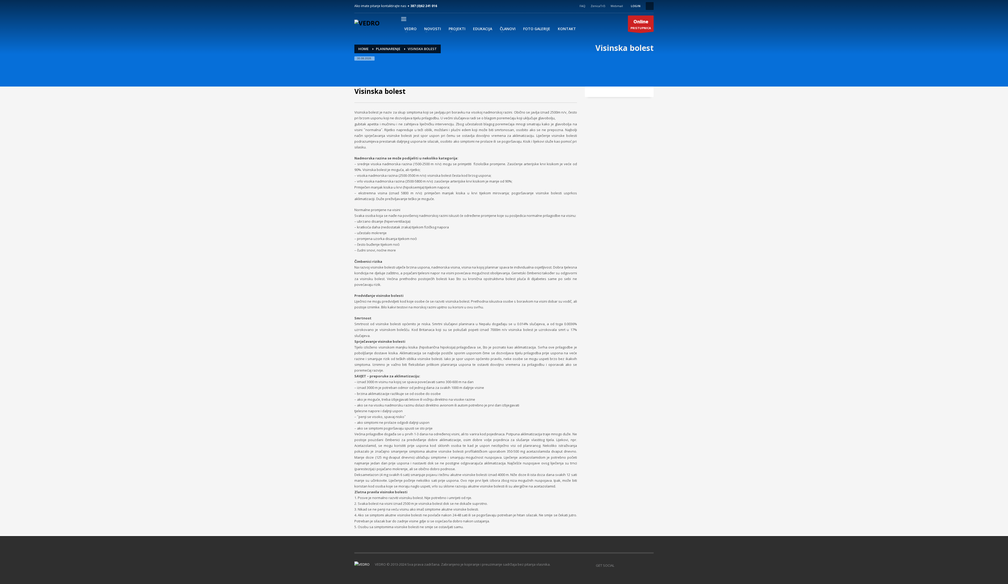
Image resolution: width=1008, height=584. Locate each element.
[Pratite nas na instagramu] (642, 565)
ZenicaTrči (598, 6)
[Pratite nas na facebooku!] (618, 565)
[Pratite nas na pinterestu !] (634, 565)
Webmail (617, 6)
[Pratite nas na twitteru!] (626, 565)
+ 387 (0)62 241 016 (422, 6)
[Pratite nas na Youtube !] (650, 565)
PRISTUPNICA (641, 24)
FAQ (582, 6)
